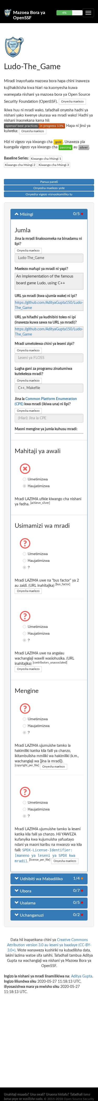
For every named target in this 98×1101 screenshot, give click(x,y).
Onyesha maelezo (72, 101)
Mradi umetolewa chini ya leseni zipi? (44, 344)
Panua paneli (49, 181)
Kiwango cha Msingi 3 (54, 164)
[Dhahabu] (58, 142)
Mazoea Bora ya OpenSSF (29, 14)
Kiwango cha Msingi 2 (20, 164)
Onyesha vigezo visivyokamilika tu (49, 194)
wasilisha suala (32, 1098)
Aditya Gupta (81, 976)
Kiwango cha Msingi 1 (46, 158)
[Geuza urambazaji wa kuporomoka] (88, 12)
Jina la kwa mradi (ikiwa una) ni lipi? (46, 401)
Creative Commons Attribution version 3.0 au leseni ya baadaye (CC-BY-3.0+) (49, 945)
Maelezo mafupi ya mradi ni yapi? (41, 269)
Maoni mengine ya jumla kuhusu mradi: (46, 429)
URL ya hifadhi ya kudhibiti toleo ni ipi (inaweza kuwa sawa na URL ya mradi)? (46, 320)
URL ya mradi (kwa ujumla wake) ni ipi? (46, 296)
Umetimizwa (25, 479)
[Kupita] (65, 147)
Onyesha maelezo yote (49, 188)
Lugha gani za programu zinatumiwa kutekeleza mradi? (43, 371)
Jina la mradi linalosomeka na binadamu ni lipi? (48, 241)
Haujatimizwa (25, 485)
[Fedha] (83, 147)
